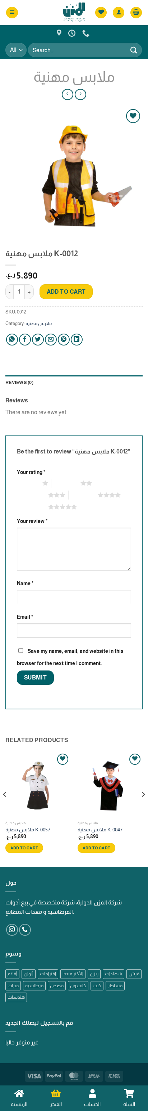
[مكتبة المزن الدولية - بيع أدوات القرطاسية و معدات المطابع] (74, 12)
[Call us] (25, 930)
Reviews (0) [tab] (19, 382)
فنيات (13, 985)
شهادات (113, 973)
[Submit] (134, 50)
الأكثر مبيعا (73, 973)
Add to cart (66, 292)
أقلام (12, 973)
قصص (57, 985)
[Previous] (5, 808)
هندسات (16, 997)
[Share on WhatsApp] (12, 340)
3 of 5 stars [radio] (33, 495)
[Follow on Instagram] (12, 930)
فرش (134, 973)
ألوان (28, 973)
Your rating (31, 472)
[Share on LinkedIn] (77, 340)
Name (25, 583)
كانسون (78, 985)
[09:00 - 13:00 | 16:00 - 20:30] (72, 33)
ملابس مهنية (74, 77)
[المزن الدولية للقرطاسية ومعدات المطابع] (60, 33)
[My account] (118, 13)
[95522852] (86, 33)
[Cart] (136, 13)
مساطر (115, 985)
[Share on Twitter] (38, 340)
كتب (97, 985)
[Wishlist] (101, 13)
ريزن (94, 973)
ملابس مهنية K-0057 (27, 829)
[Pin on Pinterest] (64, 340)
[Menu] (12, 13)
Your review (32, 521)
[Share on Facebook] (25, 340)
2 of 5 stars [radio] (65, 483)
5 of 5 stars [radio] (33, 507)
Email (25, 617)
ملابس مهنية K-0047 (100, 829)
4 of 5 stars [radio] (83, 495)
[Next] (143, 808)
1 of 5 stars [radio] (27, 483)
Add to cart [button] (24, 848)
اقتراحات (48, 973)
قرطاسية (34, 985)
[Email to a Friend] (51, 340)
